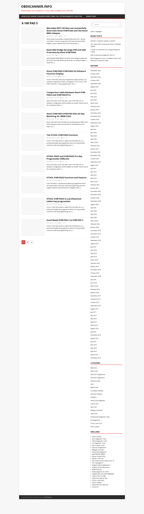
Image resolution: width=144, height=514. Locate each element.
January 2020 (95, 227)
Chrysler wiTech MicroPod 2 (101, 467)
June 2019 (94, 250)
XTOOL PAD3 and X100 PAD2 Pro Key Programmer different (64, 157)
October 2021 (95, 159)
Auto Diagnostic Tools (99, 439)
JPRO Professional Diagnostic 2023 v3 (103, 55)
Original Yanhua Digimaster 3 (101, 465)
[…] (78, 43)
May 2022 (94, 136)
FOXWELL (94, 397)
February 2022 (95, 146)
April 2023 (94, 100)
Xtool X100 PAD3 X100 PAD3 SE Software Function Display (66, 72)
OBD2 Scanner (96, 437)
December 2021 (96, 152)
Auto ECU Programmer (98, 374)
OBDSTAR (94, 414)
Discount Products (96, 394)
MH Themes (48, 497)
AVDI (92, 384)
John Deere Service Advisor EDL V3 (103, 461)
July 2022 (93, 129)
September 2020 (96, 201)
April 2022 (94, 139)
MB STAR (94, 407)
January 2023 (95, 110)
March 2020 (94, 221)
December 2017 (96, 296)
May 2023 (94, 97)
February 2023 (95, 106)
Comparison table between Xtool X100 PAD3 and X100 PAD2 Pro (66, 93)
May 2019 (94, 253)
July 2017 (93, 312)
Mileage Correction (97, 410)
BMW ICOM (94, 387)
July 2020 (93, 208)
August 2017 (94, 309)
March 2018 (94, 286)
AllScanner (94, 368)
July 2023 (93, 90)
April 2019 (94, 257)
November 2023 (96, 77)
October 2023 (95, 80)
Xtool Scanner (95, 427)
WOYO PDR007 (97, 483)
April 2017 (94, 322)
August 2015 (94, 338)
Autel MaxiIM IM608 (98, 454)
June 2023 (94, 93)
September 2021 (96, 162)
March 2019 (94, 260)
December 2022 (96, 113)
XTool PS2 (95, 487)
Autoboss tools (95, 381)
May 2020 (94, 214)
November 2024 (96, 70)
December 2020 (96, 191)
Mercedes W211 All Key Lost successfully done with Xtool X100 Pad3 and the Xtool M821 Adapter (67, 31)
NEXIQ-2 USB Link (97, 458)
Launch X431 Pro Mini (99, 476)
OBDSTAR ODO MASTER (100, 485)
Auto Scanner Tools (98, 445)
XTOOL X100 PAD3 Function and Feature (66, 177)
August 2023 (94, 87)
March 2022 (94, 142)
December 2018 (96, 270)
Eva (61, 36)
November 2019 (96, 234)
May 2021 (94, 175)
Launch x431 (95, 404)
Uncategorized (95, 420)
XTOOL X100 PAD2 (98, 480)
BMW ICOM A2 (97, 469)
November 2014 (96, 358)
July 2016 (93, 332)
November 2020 (96, 194)
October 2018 (95, 273)
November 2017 (96, 299)
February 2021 (95, 185)
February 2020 (95, 224)
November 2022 (96, 116)
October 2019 (95, 237)
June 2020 (94, 211)
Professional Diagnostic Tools (100, 417)
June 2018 (94, 283)
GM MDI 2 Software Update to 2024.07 (103, 41)
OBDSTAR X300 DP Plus (99, 478)
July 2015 (93, 341)
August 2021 (94, 165)
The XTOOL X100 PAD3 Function (62, 135)
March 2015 (94, 355)
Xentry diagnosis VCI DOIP (100, 472)
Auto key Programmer (98, 378)
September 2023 (96, 83)
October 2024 (95, 74)
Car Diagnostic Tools (98, 443)
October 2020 (95, 198)
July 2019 (93, 247)
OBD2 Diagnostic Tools (99, 441)
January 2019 (95, 266)
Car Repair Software (97, 391)
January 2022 (95, 149)
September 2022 (96, 123)
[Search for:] (106, 24)
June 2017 (94, 315)
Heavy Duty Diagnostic (98, 400)
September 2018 (96, 276)
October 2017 (95, 302)
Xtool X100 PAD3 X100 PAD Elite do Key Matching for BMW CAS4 (65, 115)
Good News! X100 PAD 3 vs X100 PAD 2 (65, 220)
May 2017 (94, 319)
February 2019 (95, 263)
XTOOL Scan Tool (96, 423)
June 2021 (94, 172)
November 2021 (96, 155)
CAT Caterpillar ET (97, 463)
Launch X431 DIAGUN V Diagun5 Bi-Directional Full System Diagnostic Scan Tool (51, 16)
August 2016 (94, 328)
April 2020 (94, 217)
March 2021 (94, 181)
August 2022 (94, 126)
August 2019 (94, 243)
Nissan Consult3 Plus (98, 456)
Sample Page (91, 16)
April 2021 (94, 178)
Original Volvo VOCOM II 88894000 (103, 474)
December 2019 (96, 230)
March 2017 (94, 325)
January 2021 (95, 188)
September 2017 (96, 306)
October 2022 (95, 119)
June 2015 (94, 345)
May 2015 (94, 348)
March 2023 (94, 103)
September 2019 (96, 240)
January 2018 (95, 292)
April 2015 (94, 351)
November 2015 (96, 335)
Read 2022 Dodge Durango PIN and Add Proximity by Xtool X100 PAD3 (66, 51)
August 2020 (94, 204)
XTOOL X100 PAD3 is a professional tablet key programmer (64, 200)
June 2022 (94, 132)
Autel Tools (94, 371)
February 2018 (95, 289)
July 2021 (93, 168)
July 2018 (93, 279)
